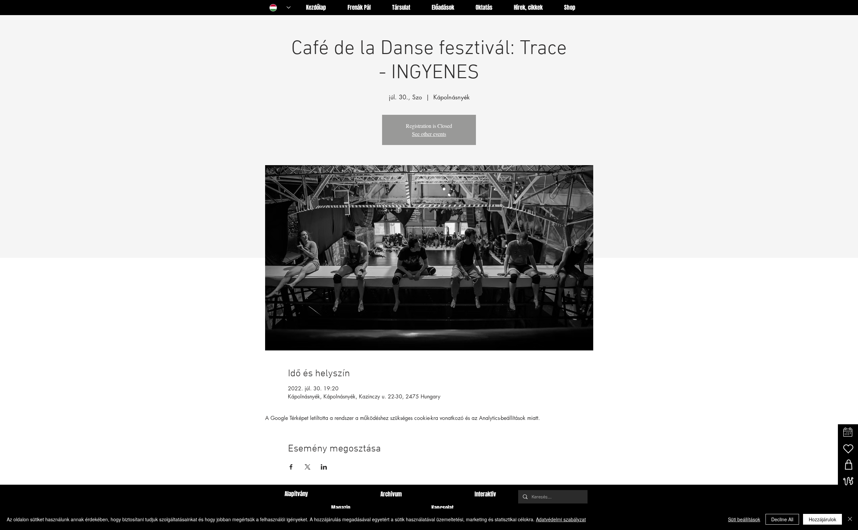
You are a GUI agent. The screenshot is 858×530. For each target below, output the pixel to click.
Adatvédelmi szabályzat (561, 519)
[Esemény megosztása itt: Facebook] (291, 467)
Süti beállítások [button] (744, 519)
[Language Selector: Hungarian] (280, 7)
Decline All (782, 519)
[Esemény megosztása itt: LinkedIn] (324, 467)
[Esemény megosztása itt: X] (307, 467)
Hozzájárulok (822, 519)
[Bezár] (850, 519)
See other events (429, 133)
